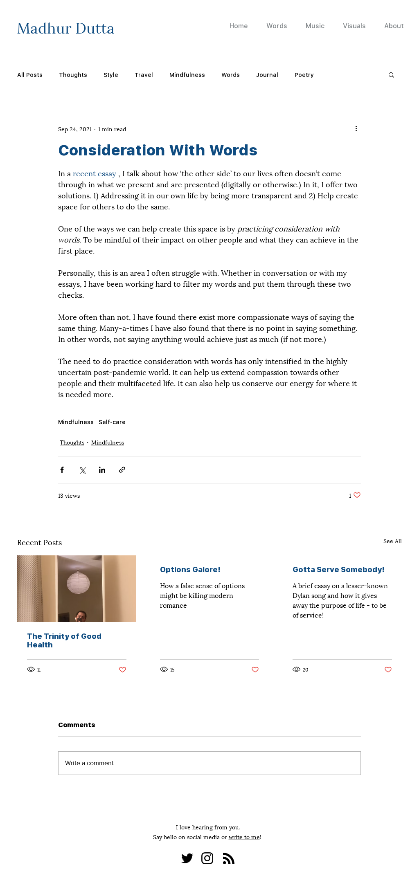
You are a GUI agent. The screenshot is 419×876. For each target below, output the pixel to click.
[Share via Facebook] (62, 470)
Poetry (304, 74)
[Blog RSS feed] (228, 859)
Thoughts (73, 74)
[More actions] (356, 128)
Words (230, 74)
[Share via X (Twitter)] (82, 470)
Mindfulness (187, 74)
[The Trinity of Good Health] (76, 588)
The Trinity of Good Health (64, 640)
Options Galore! (190, 569)
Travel (144, 74)
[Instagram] (207, 858)
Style (111, 74)
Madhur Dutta (66, 27)
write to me (244, 836)
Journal (267, 74)
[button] (391, 74)
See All (392, 540)
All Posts (30, 74)
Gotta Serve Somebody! (339, 569)
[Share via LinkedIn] (102, 470)
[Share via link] (122, 470)
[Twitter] (187, 858)
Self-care (112, 421)
